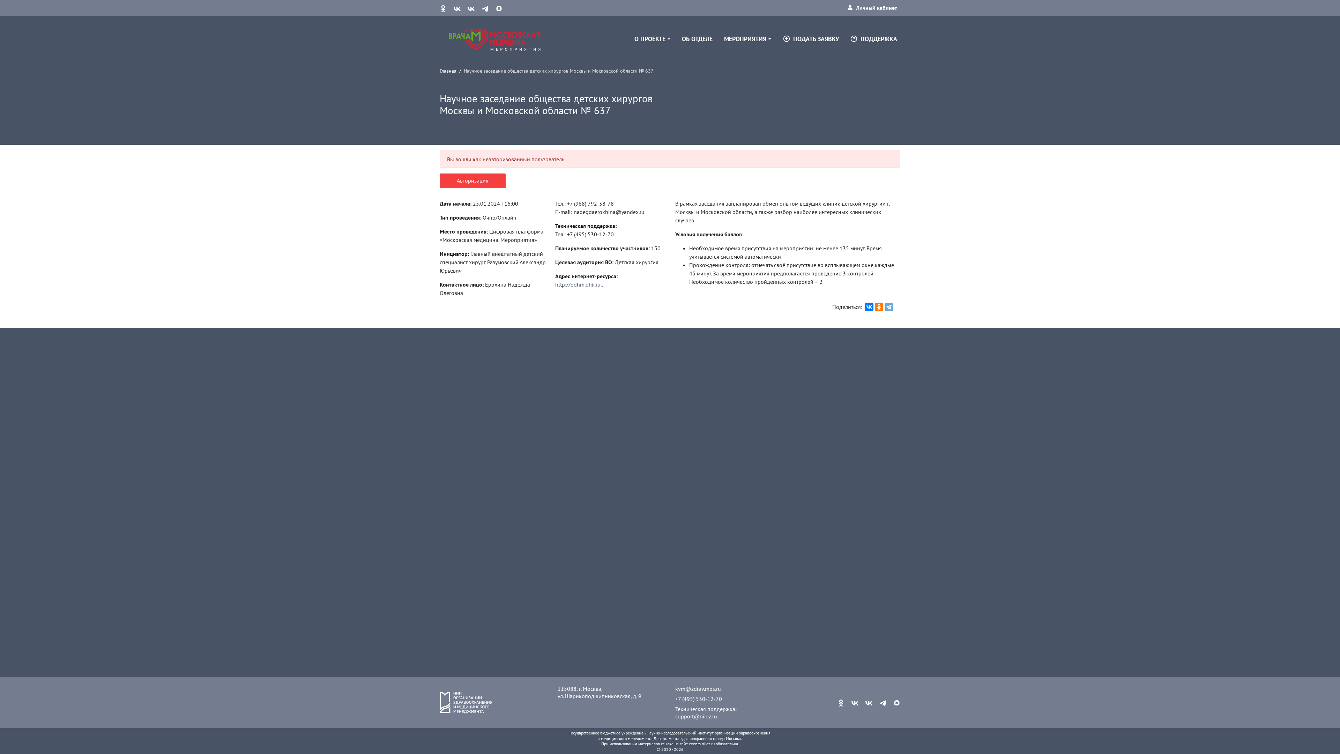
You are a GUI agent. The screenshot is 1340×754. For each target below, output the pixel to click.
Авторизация (473, 180)
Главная (448, 70)
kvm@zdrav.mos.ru (698, 688)
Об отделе (697, 39)
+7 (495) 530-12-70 (698, 698)
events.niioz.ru (702, 743)
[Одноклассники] (879, 307)
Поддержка (879, 39)
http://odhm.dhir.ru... (579, 284)
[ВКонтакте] (869, 307)
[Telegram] (889, 307)
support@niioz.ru (696, 716)
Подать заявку (816, 39)
